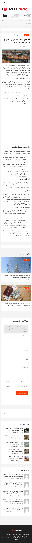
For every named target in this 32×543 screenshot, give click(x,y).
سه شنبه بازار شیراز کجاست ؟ (16, 436)
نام (27, 351)
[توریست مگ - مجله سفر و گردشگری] (16, 530)
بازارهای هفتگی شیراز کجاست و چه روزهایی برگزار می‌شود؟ (14, 429)
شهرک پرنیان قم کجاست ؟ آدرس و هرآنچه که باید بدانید (14, 457)
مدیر (27, 46)
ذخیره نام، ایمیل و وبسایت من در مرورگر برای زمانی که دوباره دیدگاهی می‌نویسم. (16, 384)
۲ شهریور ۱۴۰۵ (24, 280)
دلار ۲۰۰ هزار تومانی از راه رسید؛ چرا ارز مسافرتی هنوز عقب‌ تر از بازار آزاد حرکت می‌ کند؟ (17, 304)
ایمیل (26, 359)
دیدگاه (25, 336)
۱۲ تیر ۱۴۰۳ (20, 46)
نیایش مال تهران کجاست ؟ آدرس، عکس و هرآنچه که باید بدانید (13, 450)
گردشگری (25, 21)
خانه (30, 21)
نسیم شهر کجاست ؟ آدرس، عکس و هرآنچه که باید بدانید (14, 443)
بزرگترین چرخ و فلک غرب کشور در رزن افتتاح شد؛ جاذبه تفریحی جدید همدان (17, 276)
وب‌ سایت (25, 367)
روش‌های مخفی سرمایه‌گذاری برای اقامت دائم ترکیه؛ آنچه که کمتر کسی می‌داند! (13, 475)
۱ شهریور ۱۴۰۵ (24, 308)
